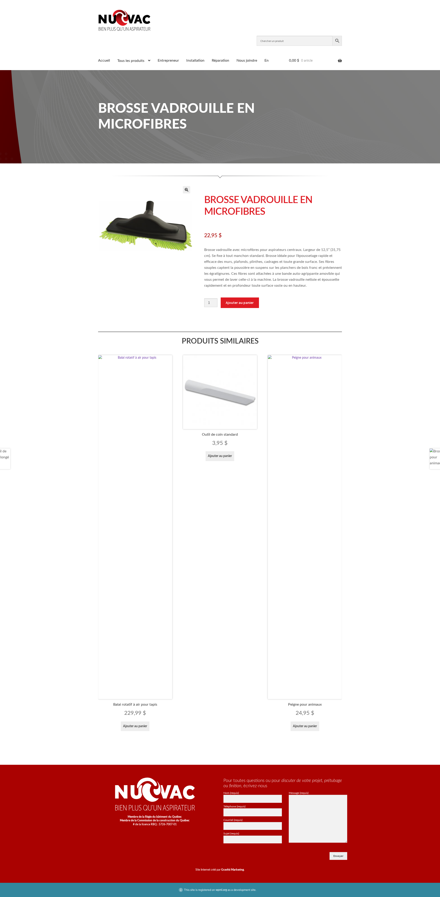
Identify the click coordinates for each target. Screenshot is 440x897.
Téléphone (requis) (234, 806)
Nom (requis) (231, 793)
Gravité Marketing (232, 869)
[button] (186, 189)
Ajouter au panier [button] (135, 726)
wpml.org (221, 890)
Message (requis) (298, 793)
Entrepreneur (168, 60)
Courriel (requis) (232, 820)
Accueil (104, 60)
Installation (195, 60)
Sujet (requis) (231, 833)
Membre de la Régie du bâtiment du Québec (155, 816)
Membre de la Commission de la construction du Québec (155, 820)
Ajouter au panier (240, 302)
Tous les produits (130, 61)
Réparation (220, 60)
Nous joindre (246, 60)
